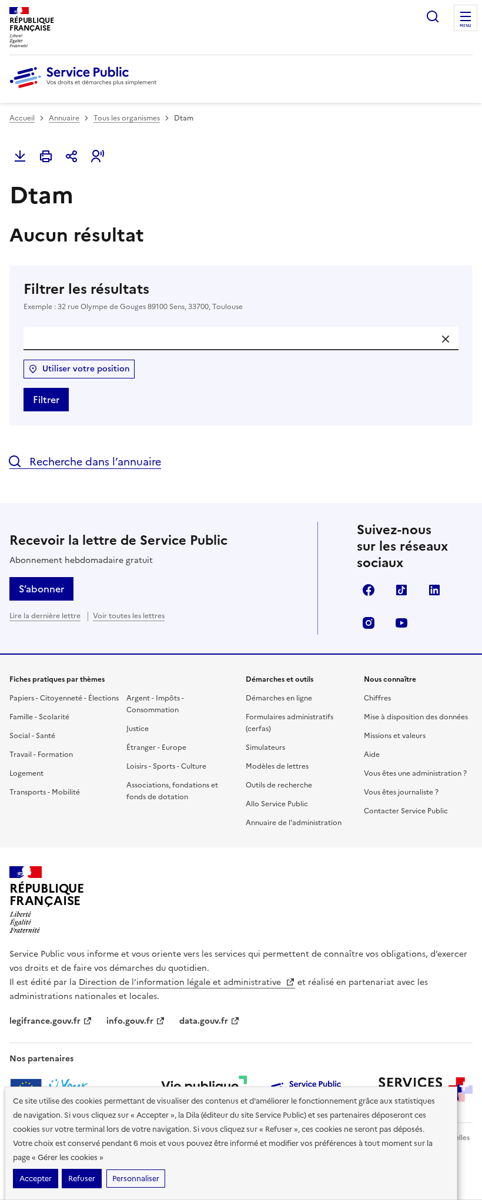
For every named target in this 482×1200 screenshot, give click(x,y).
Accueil (22, 118)
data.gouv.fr (203, 1021)
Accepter (35, 1178)
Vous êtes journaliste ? (401, 792)
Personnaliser (135, 1178)
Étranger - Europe (156, 747)
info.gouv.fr (129, 1021)
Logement (26, 773)
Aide (372, 754)
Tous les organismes (126, 118)
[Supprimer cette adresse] (446, 339)
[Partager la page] (71, 156)
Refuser (81, 1178)
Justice (137, 728)
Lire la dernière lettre (45, 616)
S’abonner (41, 589)
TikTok (401, 590)
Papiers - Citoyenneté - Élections (64, 698)
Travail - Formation (41, 754)
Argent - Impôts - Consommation (155, 704)
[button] (97, 156)
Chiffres (377, 698)
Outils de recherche (279, 785)
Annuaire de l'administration (294, 822)
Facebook (368, 590)
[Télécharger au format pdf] (20, 156)
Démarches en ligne (279, 698)
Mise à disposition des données (416, 717)
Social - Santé (32, 735)
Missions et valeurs (395, 735)
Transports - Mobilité (44, 792)
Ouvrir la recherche (432, 16)
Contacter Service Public (406, 811)
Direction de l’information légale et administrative (181, 982)
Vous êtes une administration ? (415, 773)
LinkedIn (434, 590)
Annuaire (64, 118)
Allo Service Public (277, 804)
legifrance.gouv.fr (45, 1021)
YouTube (401, 623)
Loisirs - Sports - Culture (166, 766)
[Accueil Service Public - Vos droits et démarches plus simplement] (85, 89)
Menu (465, 26)
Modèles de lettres (277, 766)
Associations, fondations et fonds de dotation (172, 791)
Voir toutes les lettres (129, 616)
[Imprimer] (45, 156)
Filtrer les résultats (133, 296)
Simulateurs (265, 747)
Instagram (368, 623)
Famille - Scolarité (39, 717)
